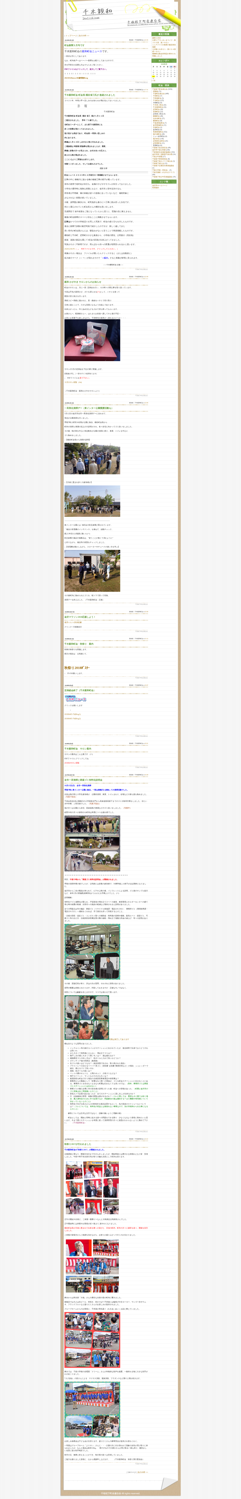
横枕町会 (156, 121)
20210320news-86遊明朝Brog (76, 78)
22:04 (146, 403)
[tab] (164, 34)
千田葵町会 (157, 98)
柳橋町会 (156, 116)
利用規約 (155, 188)
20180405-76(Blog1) (72, 714)
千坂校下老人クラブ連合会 (162, 161)
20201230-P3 (69, 249)
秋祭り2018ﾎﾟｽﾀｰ (77, 668)
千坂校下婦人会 (158, 163)
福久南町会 (157, 134)
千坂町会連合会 (159, 93)
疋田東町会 (157, 143)
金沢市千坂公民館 (159, 150)
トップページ (71, 35)
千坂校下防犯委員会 (159, 159)
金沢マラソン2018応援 (73, 622)
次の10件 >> (84, 35)
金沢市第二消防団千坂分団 (162, 154)
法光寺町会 (157, 118)
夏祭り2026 (156, 38)
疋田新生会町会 (159, 141)
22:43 (146, 40)
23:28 (146, 775)
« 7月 (153, 80)
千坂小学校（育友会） (160, 170)
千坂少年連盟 (157, 156)
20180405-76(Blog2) (72, 718)
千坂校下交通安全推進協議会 (163, 165)
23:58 (146, 611)
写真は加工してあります (119, 1039)
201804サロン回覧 (71, 763)
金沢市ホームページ (159, 185)
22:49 (146, 276)
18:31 (146, 743)
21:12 (146, 638)
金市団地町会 (158, 125)
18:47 (146, 685)
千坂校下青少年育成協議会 (162, 177)
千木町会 (156, 100)
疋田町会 (156, 109)
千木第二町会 (158, 105)
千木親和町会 (158, 107)
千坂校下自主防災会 (159, 147)
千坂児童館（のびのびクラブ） (164, 172)
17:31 (146, 89)
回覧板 (155, 91)
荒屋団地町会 (158, 132)
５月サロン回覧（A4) (73, 382)
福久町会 (156, 139)
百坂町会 (156, 127)
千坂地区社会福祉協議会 (161, 152)
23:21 (146, 1139)
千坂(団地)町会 (158, 123)
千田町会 (156, 96)
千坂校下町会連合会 (159, 89)
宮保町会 (156, 111)
